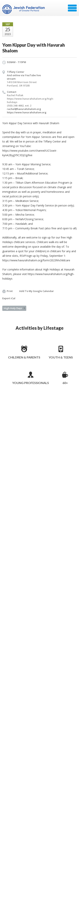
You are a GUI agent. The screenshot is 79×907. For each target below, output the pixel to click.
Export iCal (8, 298)
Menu (72, 8)
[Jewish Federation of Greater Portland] (23, 9)
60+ (65, 383)
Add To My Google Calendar (36, 291)
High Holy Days (14, 308)
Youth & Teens (61, 357)
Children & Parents (24, 357)
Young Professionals (30, 383)
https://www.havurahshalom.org (26, 112)
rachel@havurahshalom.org (24, 109)
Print (10, 291)
